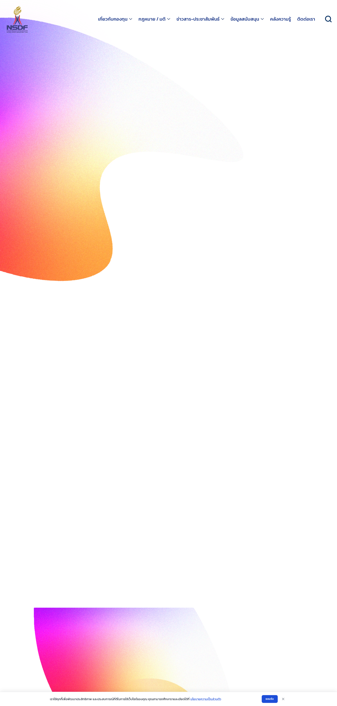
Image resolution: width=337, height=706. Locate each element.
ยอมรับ (270, 699)
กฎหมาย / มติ (152, 19)
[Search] (328, 19)
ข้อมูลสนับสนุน (245, 19)
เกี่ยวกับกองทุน (113, 19)
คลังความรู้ (280, 19)
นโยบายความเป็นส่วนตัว (205, 699)
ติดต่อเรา (306, 19)
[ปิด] (283, 699)
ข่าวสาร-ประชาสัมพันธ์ (198, 19)
